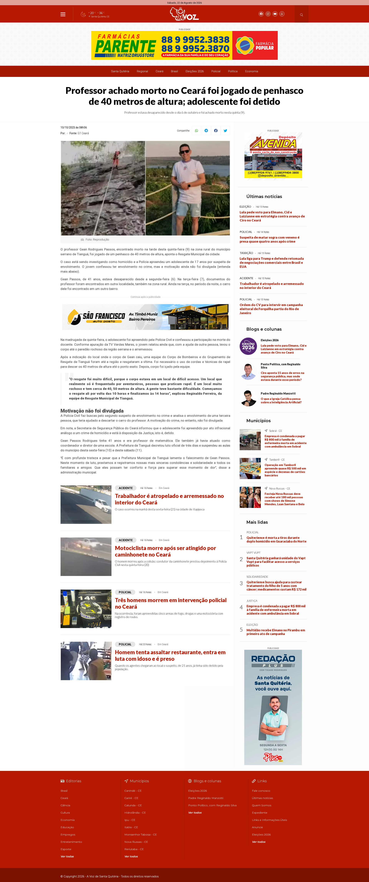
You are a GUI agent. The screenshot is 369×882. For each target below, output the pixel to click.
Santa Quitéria (120, 71)
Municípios (258, 420)
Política (233, 71)
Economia (251, 71)
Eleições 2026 (195, 71)
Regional (142, 71)
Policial (215, 71)
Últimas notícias (264, 196)
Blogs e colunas (264, 329)
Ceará (159, 71)
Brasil (174, 71)
